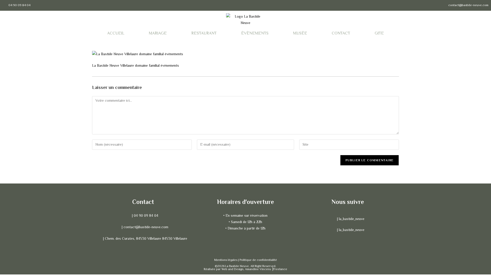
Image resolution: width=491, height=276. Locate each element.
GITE (379, 33)
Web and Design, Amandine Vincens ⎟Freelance (254, 269)
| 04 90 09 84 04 (144, 215)
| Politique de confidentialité (257, 260)
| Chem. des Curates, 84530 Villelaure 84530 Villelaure (144, 238)
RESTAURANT (204, 33)
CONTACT (341, 33)
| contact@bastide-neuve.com (145, 227)
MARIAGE (158, 33)
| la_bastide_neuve (350, 219)
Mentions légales (226, 260)
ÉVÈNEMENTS (255, 33)
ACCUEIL (115, 33)
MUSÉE (300, 33)
